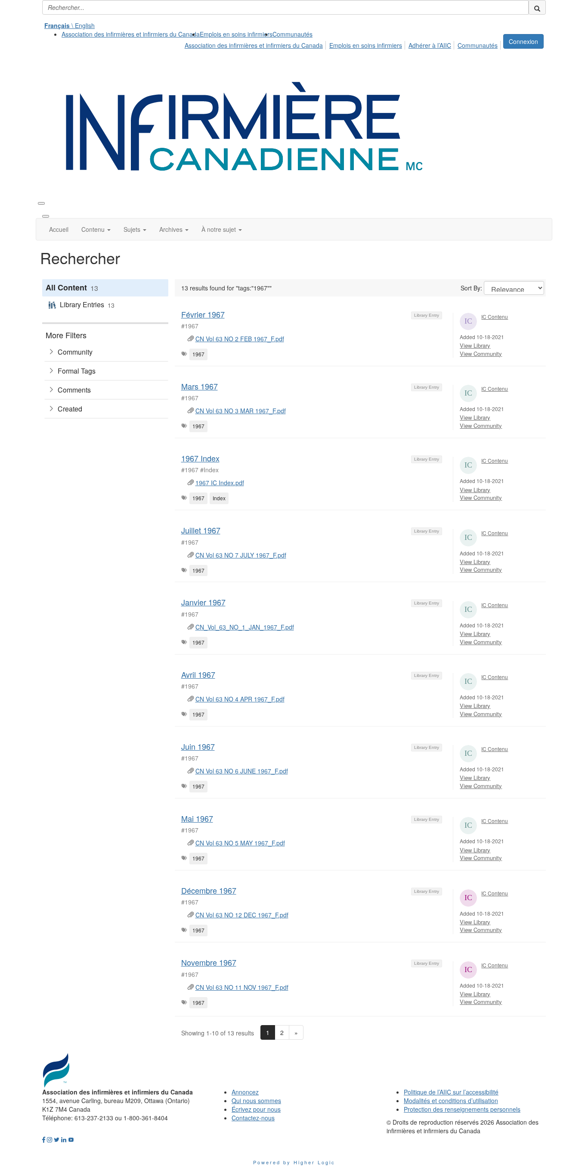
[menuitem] (131, 34)
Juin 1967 (198, 746)
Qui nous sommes (256, 1100)
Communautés (292, 34)
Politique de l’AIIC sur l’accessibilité (451, 1092)
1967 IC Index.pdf (219, 482)
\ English (69, 25)
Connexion (523, 41)
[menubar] (343, 44)
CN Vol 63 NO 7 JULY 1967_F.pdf (240, 555)
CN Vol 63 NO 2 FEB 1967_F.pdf (239, 338)
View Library (475, 345)
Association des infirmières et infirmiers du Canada (131, 34)
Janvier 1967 (203, 602)
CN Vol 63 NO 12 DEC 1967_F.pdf (241, 914)
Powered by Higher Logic (294, 1162)
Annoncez (245, 1092)
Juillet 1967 (200, 530)
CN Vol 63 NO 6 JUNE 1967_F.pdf (241, 771)
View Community (481, 353)
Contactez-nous (253, 1117)
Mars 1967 (199, 386)
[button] (96, 229)
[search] (537, 7)
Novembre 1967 (208, 962)
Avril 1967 (198, 674)
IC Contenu (494, 316)
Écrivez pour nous (256, 1109)
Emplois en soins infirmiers (236, 34)
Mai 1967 (197, 818)
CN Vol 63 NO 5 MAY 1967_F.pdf (240, 843)
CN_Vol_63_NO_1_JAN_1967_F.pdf (244, 627)
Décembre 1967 (208, 890)
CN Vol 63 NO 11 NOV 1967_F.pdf (241, 987)
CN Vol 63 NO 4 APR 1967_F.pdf (240, 699)
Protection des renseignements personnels (462, 1109)
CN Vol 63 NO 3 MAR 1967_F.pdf (240, 410)
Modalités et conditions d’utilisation (451, 1100)
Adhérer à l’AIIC (430, 45)
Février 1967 (203, 314)
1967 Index (200, 458)
